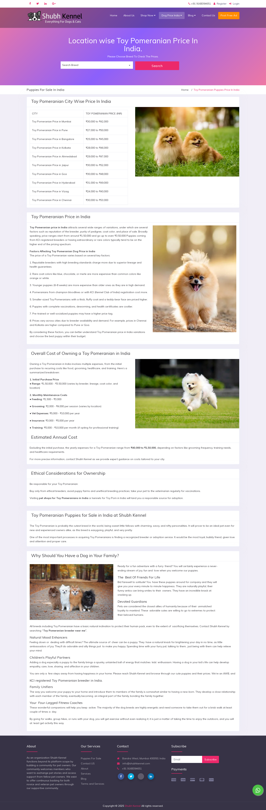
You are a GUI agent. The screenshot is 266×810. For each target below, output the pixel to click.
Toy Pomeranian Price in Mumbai (51, 121)
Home (113, 15)
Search (157, 66)
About (84, 768)
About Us (128, 15)
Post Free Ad (229, 15)
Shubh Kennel (133, 805)
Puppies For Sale (91, 758)
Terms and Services (92, 783)
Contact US (88, 763)
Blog (191, 15)
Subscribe (210, 759)
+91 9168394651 (200, 3)
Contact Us (208, 15)
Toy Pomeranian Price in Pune (50, 130)
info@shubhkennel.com (136, 763)
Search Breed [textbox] (70, 65)
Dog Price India (171, 15)
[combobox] (97, 65)
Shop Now (147, 15)
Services (86, 773)
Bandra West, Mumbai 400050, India (143, 758)
